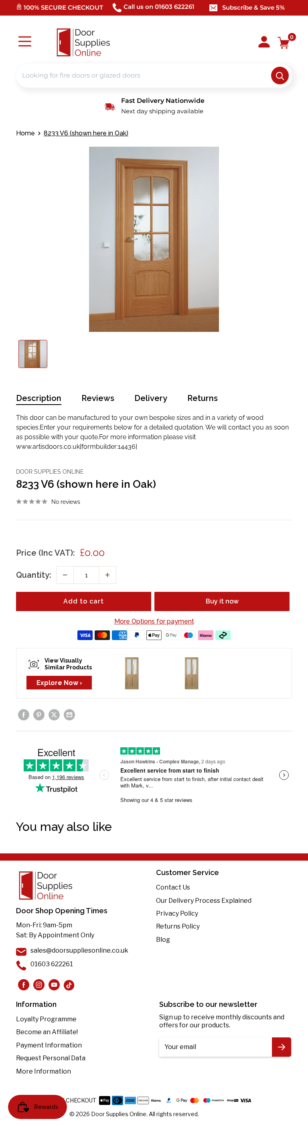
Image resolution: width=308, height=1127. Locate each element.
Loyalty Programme (46, 1019)
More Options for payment (154, 621)
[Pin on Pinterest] (39, 715)
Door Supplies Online (50, 471)
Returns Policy (178, 926)
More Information (43, 1071)
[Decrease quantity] (65, 575)
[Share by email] (69, 715)
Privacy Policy (177, 913)
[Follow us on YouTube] (54, 984)
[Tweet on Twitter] (54, 715)
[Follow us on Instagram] (23, 984)
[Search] (280, 75)
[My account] (264, 42)
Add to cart (83, 601)
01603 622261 (51, 964)
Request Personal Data (50, 1058)
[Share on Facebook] (23, 715)
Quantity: (33, 575)
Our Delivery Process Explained (203, 900)
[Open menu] (25, 42)
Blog (163, 939)
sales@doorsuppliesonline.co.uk (79, 950)
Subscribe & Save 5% (253, 7)
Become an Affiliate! (47, 1032)
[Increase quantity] (107, 575)
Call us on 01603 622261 (159, 6)
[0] (283, 43)
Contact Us (173, 887)
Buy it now (222, 601)
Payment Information (49, 1045)
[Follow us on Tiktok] (69, 984)
